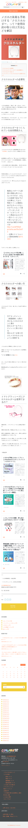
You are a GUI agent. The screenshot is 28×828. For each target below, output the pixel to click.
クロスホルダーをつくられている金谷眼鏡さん (12, 70)
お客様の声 (6, 791)
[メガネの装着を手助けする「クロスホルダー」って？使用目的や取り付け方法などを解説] (14, 47)
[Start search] (22, 7)
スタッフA (10, 62)
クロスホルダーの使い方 (8, 71)
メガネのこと (6, 625)
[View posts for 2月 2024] (21, 665)
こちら (16, 355)
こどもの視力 (7, 774)
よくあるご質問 (7, 797)
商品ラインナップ (8, 788)
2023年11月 (5, 716)
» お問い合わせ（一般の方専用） (11, 2)
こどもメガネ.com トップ (9, 772)
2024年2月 (5, 710)
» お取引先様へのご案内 (22, 2)
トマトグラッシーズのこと (9, 623)
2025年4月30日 (3, 641)
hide (16, 65)
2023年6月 (5, 726)
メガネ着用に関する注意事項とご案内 (12, 793)
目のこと (5, 629)
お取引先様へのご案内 (8, 814)
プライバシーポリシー (5, 765)
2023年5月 (5, 728)
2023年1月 (5, 734)
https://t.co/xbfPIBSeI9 (14, 227)
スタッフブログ (6, 621)
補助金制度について (10, 782)
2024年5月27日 (3, 656)
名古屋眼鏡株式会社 (6, 585)
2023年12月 (5, 714)
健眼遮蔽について (10, 780)
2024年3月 (5, 708)
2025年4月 (5, 700)
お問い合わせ (9, 808)
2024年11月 (5, 702)
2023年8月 (5, 722)
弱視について (9, 778)
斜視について (9, 776)
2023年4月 (5, 730)
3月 (3, 665)
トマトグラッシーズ (8, 786)
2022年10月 (5, 738)
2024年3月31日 (4, 62)
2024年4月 (5, 706)
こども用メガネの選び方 (9, 784)
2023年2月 (5, 732)
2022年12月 (5, 736)
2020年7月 (5, 740)
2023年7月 (5, 724)
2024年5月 (5, 704)
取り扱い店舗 (7, 795)
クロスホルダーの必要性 (7, 68)
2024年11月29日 (4, 648)
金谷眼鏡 (4, 151)
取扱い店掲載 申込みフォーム (10, 816)
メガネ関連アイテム (7, 627)
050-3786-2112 (6, 761)
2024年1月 (5, 712)
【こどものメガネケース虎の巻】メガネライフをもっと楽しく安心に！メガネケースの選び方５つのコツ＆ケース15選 (13, 653)
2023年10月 (5, 718)
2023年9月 (5, 720)
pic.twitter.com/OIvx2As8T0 (15, 230)
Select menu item (13, 11)
